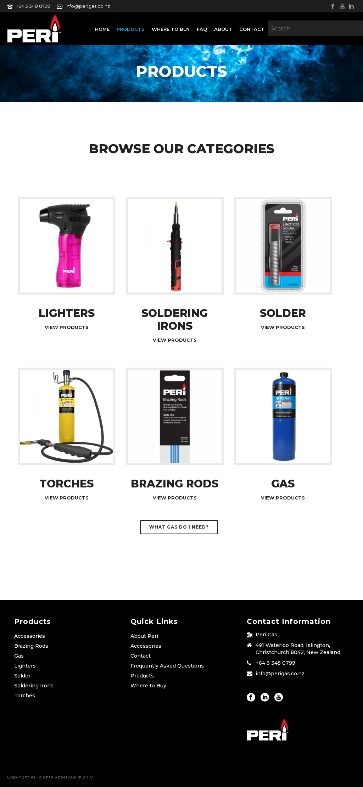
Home (102, 29)
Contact (251, 29)
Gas (19, 656)
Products (131, 29)
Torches (24, 695)
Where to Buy (171, 29)
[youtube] (278, 697)
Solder (22, 675)
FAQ (202, 29)
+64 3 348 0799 (33, 6)
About (223, 29)
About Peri (144, 636)
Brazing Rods (31, 646)
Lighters (25, 666)
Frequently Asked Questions (167, 666)
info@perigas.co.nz (88, 6)
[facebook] (251, 697)
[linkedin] (265, 697)
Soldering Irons (34, 685)
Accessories (29, 636)
